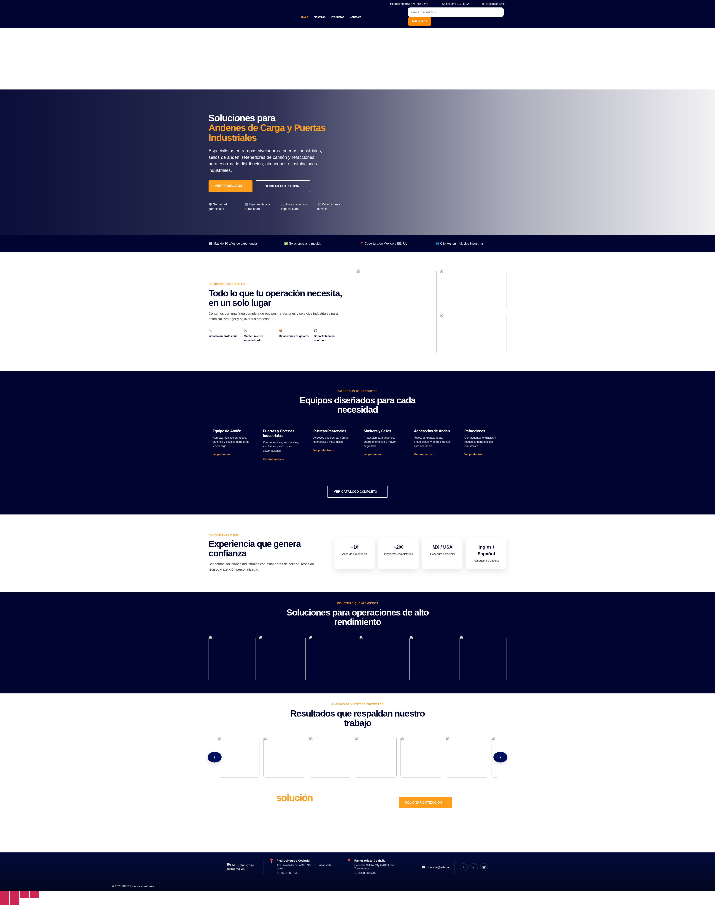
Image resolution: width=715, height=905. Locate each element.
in (473, 867)
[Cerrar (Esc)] (34, 894)
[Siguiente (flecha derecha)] (14, 901)
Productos (337, 16)
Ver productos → (230, 185)
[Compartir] (24, 894)
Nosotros (319, 16)
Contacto (355, 16)
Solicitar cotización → (283, 186)
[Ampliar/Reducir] (4, 894)
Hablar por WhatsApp (425, 817)
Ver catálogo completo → (357, 491)
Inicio (304, 16)
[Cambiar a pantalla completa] (14, 894)
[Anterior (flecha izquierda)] (4, 901)
